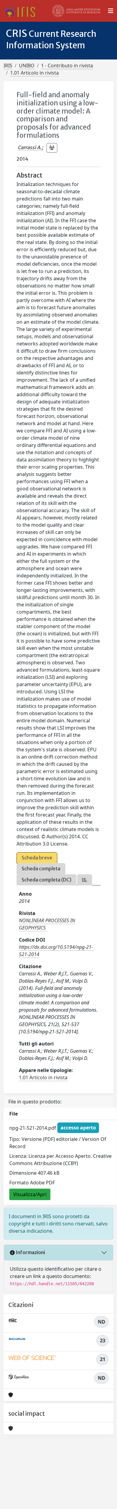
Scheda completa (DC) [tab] (46, 880)
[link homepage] (22, 11)
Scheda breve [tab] (37, 858)
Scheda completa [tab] (41, 868)
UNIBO (26, 65)
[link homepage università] (76, 11)
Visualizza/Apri (29, 1194)
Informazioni (30, 1252)
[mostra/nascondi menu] (110, 11)
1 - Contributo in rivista (67, 65)
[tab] (84, 879)
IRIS (8, 65)
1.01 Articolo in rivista (34, 72)
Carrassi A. (30, 147)
